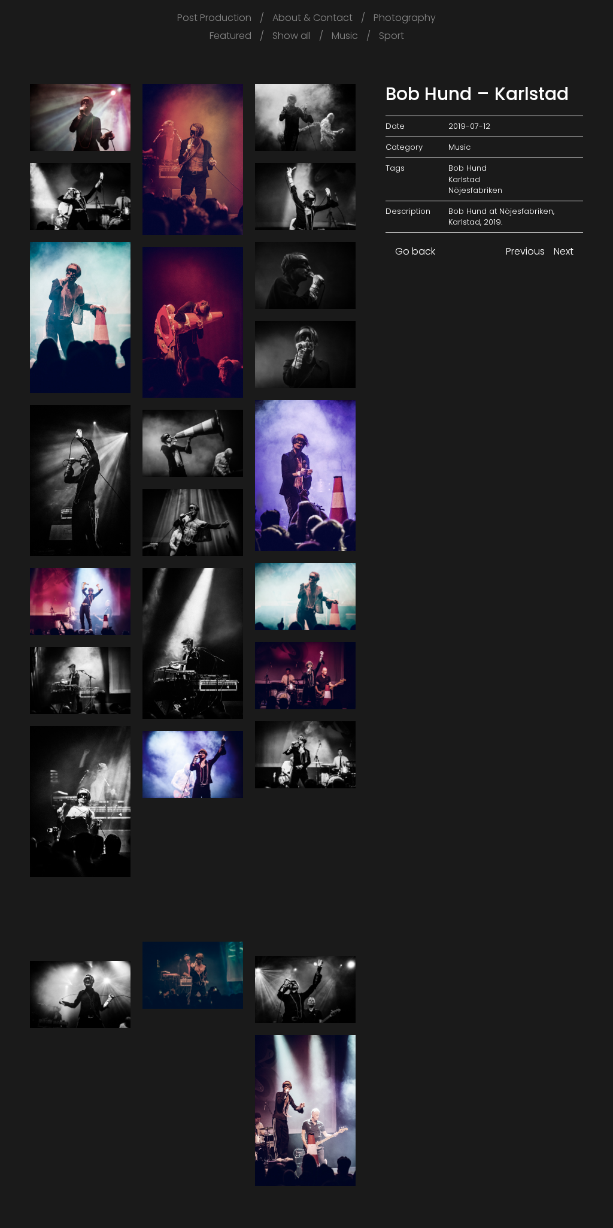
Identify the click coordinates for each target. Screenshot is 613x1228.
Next (565, 251)
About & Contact (312, 18)
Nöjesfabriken (475, 190)
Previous (524, 251)
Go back (414, 251)
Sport (391, 36)
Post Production (214, 18)
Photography (405, 18)
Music (345, 36)
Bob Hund (467, 168)
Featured (230, 36)
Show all (291, 36)
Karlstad (464, 179)
